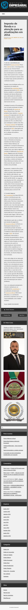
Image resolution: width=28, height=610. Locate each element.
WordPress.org (7, 598)
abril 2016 (6, 525)
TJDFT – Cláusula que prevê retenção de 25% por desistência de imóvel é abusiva (14, 474)
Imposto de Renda (10, 124)
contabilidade (15, 88)
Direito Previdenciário (8, 565)
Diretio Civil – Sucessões (9, 571)
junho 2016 (6, 519)
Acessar (5, 590)
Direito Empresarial (8, 560)
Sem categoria (7, 573)
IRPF (13, 128)
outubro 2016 (7, 511)
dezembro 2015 (7, 536)
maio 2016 (6, 522)
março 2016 (6, 527)
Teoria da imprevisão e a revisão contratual (13, 450)
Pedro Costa (7, 38)
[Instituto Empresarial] (14, 8)
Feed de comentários (8, 595)
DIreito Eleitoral (7, 557)
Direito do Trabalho (8, 554)
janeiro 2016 (6, 533)
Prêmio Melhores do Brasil (10, 438)
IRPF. (18, 90)
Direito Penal (6, 563)
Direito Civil (6, 549)
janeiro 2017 (6, 509)
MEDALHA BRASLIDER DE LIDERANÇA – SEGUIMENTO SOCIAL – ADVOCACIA (14, 487)
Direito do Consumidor (9, 552)
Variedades (6, 576)
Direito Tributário (10, 309)
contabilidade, (15, 289)
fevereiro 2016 (7, 530)
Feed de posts (7, 592)
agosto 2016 (6, 517)
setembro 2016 (7, 514)
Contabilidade (9, 195)
